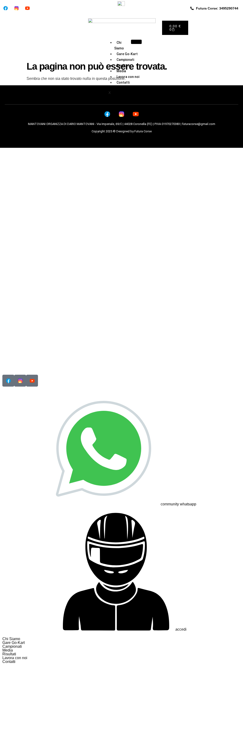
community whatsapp (178, 504)
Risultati (123, 65)
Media (121, 71)
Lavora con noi (128, 77)
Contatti (123, 82)
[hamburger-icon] (136, 42)
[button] (121, 646)
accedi (181, 629)
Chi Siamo (119, 45)
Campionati (125, 60)
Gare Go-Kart (127, 54)
